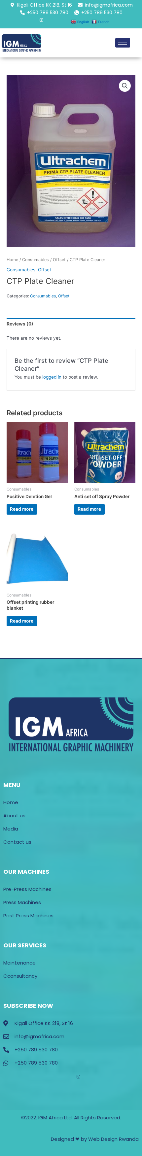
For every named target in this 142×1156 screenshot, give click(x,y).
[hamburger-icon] (122, 43)
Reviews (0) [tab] (20, 323)
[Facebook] (24, 23)
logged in (51, 377)
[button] (125, 86)
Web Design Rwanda (113, 1139)
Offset (59, 259)
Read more (21, 509)
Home (12, 259)
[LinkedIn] (49, 23)
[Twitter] (33, 23)
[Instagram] (41, 21)
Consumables (35, 259)
